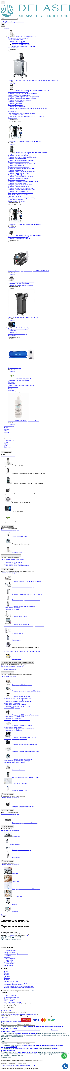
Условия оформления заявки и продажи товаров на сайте (22, 983)
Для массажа (8, 955)
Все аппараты (8, 965)
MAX (32, 991)
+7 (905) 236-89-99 (6, 22)
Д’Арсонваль (8, 960)
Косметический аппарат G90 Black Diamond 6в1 (23, 317)
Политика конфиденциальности (14, 984)
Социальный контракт (11, 981)
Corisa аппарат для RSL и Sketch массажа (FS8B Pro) (24, 141)
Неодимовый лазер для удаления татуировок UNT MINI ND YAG (28, 271)
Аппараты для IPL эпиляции (20, 43)
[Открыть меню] (3, 25)
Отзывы (6, 979)
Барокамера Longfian (14, 368)
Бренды (6, 973)
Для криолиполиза (10, 950)
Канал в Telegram (9, 999)
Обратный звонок (18, 22)
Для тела (7, 957)
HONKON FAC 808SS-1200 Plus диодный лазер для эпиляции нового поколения (33, 80)
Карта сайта (4, 1017)
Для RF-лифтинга (9, 962)
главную (12, 935)
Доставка (7, 976)
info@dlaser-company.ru (11, 997)
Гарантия (7, 978)
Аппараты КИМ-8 (17, 114)
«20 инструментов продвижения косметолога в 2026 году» (19, 1014)
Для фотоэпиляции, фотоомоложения (16, 954)
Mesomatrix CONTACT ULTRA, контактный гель (23, 421)
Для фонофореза (9, 963)
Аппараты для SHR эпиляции (21, 44)
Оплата (6, 974)
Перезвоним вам (6, 1010)
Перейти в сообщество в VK (13, 1002)
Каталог (28, 935)
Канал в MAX (8, 1000)
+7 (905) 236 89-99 (10, 995)
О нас (6, 971)
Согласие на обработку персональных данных (18, 986)
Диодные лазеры (9, 952)
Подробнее (11, 83)
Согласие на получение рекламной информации (19, 987)
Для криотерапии (9, 958)
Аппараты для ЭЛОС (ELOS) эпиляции (24, 46)
